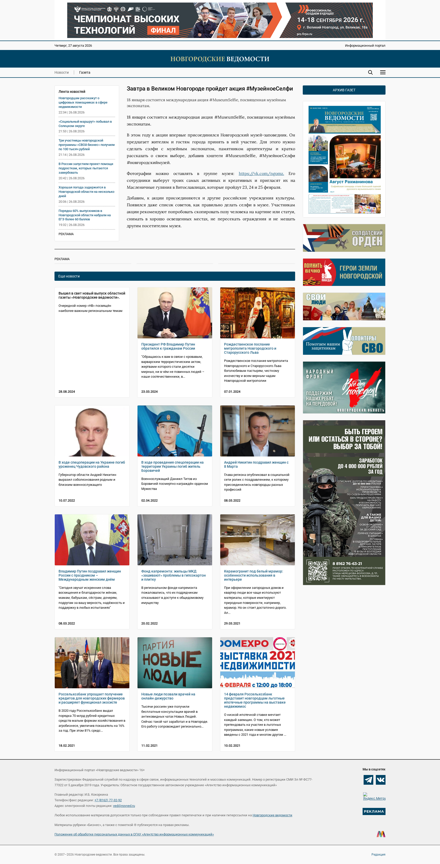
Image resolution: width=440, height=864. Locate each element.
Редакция (379, 854)
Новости (61, 72)
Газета (84, 72)
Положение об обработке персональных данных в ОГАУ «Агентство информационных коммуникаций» (134, 834)
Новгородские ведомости (272, 815)
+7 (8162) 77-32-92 (108, 800)
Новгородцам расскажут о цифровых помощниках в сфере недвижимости (83, 102)
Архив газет (344, 90)
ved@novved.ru (124, 806)
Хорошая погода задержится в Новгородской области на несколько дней (86, 191)
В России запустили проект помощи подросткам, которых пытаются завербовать (86, 168)
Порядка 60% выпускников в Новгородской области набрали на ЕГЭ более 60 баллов (85, 215)
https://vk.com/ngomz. (261, 173)
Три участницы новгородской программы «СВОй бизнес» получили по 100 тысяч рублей (87, 144)
